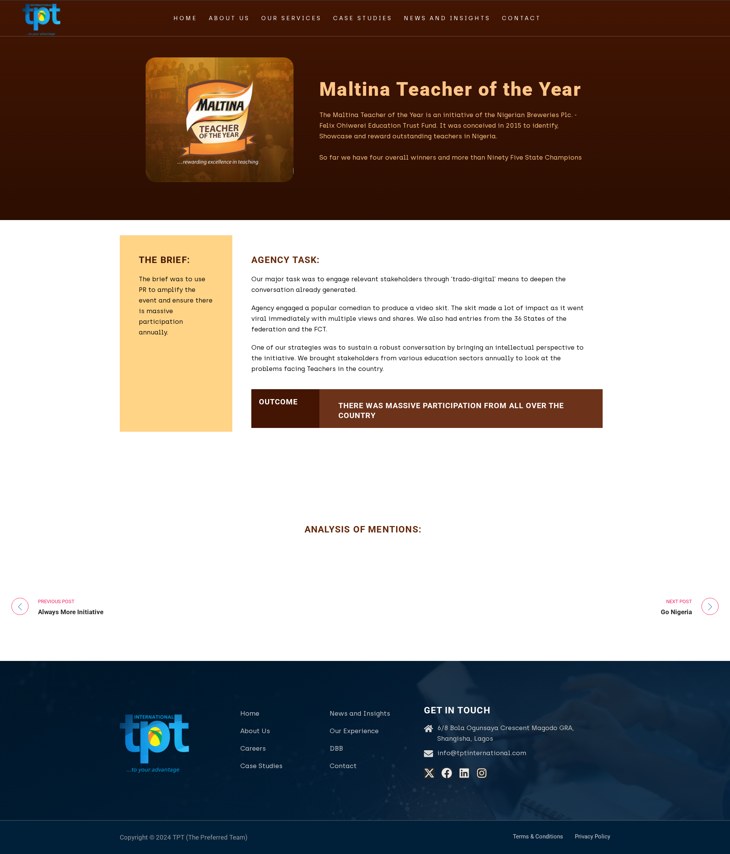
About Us (229, 18)
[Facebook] (446, 773)
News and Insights (447, 18)
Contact (521, 18)
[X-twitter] (429, 773)
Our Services (291, 18)
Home (185, 18)
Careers (253, 748)
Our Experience (354, 731)
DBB (336, 748)
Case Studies (362, 18)
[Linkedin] (464, 773)
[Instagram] (481, 773)
